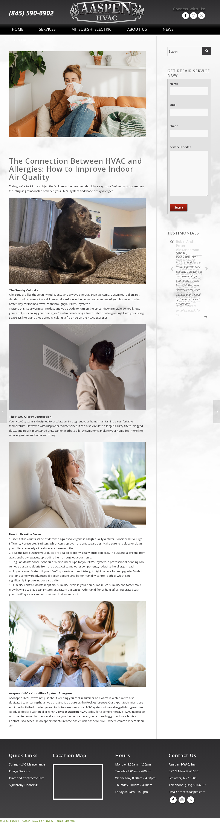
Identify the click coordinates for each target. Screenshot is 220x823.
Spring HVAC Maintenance (27, 764)
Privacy (49, 820)
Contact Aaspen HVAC (71, 712)
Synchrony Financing (23, 785)
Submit (178, 207)
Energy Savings (19, 771)
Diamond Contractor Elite (26, 778)
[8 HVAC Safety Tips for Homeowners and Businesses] (216, 411)
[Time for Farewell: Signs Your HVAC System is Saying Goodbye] (3, 411)
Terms (59, 820)
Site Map (70, 820)
